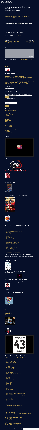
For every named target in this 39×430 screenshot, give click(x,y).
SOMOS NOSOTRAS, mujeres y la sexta (11, 424)
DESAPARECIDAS (8, 116)
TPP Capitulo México (9, 403)
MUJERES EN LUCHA (8, 125)
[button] (17, 153)
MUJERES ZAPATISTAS (9, 422)
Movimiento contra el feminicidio (11, 243)
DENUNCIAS (7, 115)
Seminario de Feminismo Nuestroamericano (13, 252)
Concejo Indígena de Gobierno (10, 113)
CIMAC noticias (8, 232)
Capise (7, 358)
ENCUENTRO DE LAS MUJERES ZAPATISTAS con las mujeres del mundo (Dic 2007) (18, 413)
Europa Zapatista (9, 374)
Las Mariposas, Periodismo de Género (12, 242)
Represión (7, 130)
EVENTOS (6, 121)
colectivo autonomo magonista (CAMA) (12, 363)
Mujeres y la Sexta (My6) (9, 419)
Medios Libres (8, 383)
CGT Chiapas (8, 360)
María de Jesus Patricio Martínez (10, 124)
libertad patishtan (9, 382)
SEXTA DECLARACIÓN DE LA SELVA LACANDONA (13, 423)
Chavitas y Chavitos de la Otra (11, 361)
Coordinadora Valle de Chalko (11, 367)
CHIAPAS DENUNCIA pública (11, 362)
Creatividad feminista (9, 233)
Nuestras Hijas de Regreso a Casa (11, 247)
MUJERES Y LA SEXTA (6, 1)
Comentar (31, 56)
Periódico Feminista (9, 248)
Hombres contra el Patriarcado (11, 238)
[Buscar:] (11, 103)
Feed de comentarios (8, 313)
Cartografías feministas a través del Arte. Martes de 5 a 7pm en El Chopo (17, 83)
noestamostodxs (9, 387)
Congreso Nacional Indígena (9, 114)
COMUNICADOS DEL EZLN (9, 111)
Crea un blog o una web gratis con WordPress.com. (18, 428)
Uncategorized (18, 10)
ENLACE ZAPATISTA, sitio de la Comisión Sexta (14, 373)
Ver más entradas (17, 35)
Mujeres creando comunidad (11, 244)
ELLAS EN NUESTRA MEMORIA (10, 412)
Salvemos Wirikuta (9, 398)
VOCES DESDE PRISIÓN (9, 132)
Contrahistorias (8, 366)
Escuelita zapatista (8, 120)
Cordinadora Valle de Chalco (11, 368)
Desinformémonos (9, 371)
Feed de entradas (8, 312)
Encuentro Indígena (9, 372)
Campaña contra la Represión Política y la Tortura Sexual (15, 228)
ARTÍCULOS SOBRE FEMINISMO (10, 110)
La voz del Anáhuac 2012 (10, 379)
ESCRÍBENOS (7, 119)
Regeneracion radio (9, 394)
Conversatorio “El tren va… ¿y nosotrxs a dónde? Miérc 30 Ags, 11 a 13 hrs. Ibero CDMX (19, 411)
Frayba (7, 376)
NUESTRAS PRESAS (8, 126)
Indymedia (8, 377)
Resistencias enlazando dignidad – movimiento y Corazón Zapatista (17, 395)
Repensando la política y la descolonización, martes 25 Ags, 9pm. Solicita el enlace (18, 77)
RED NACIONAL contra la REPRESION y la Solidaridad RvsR (16, 393)
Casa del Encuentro (9, 230)
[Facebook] (5, 66)
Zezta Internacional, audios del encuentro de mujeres (14, 405)
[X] (7, 66)
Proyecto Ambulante (9, 389)
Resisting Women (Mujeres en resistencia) (13, 249)
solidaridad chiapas (9, 399)
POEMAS (6, 127)
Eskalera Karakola (9, 237)
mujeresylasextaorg (8, 10)
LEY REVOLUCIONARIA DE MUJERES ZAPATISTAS (13, 417)
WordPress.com (7, 314)
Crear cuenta (7, 309)
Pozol (7, 388)
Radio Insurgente (9, 390)
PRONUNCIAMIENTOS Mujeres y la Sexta (12, 129)
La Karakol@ (8, 378)
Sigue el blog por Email (11, 91)
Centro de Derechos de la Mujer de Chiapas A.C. (14, 231)
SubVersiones (8, 400)
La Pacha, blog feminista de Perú (11, 241)
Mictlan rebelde (8, 384)
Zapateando (8, 404)
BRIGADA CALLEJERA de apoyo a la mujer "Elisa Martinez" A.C (16, 357)
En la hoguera (8, 236)
